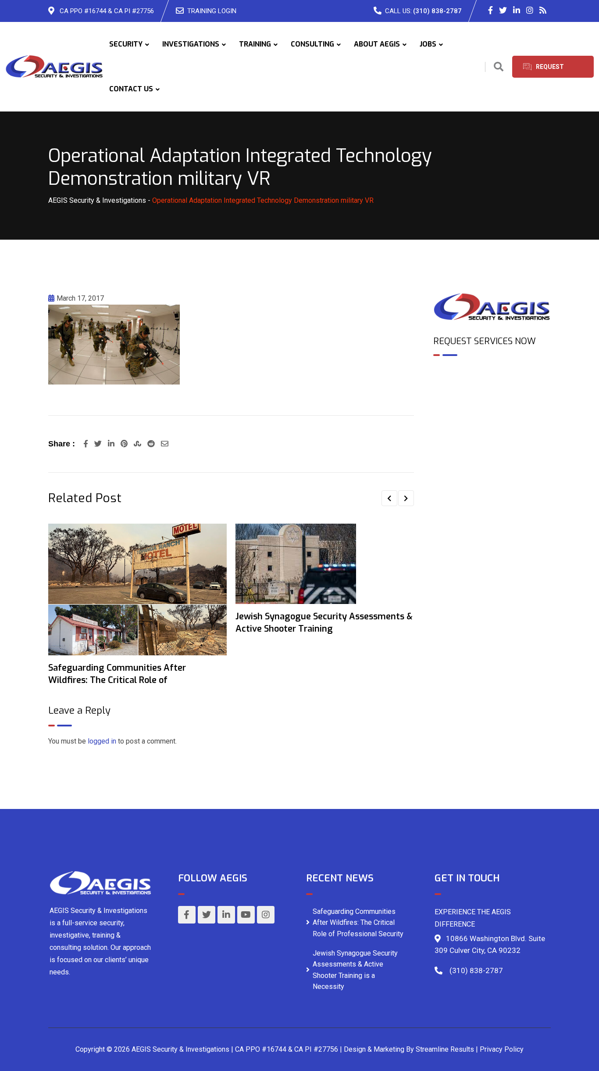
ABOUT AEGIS (377, 44)
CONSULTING (312, 44)
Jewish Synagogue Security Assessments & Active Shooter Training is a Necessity (355, 970)
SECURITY (126, 44)
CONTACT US (131, 88)
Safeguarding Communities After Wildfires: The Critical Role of (117, 674)
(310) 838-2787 (437, 11)
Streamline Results (445, 1049)
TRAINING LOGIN (211, 11)
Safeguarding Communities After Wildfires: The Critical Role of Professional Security (358, 922)
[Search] (498, 66)
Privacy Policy (502, 1049)
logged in (102, 741)
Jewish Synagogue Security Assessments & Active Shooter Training (324, 623)
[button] (389, 498)
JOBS (428, 44)
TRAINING (255, 44)
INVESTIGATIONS (190, 44)
